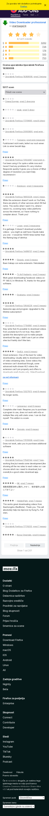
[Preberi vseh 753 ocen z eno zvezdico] (24, 58)
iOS (5, 655)
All (4, 670)
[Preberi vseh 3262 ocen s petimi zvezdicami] (24, 43)
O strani (7, 585)
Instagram (8, 741)
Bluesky (7, 756)
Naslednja (35, 545)
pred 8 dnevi (39, 121)
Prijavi (5, 152)
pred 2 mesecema (35, 186)
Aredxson (21, 186)
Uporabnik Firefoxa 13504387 (18, 160)
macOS (7, 650)
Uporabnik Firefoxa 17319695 (18, 121)
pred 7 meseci (39, 460)
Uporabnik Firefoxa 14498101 (18, 251)
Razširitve (15, 14)
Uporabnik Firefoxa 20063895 (19, 131)
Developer (8, 727)
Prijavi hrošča (10, 620)
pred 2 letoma (40, 76)
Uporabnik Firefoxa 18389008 (19, 76)
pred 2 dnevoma (27, 101)
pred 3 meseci (31, 260)
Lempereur (22, 406)
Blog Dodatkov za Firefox (17, 590)
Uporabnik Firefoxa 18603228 (18, 197)
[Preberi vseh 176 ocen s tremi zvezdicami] (24, 51)
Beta (5, 689)
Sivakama (21, 295)
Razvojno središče (13, 600)
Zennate (21, 429)
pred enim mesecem (36, 140)
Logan (20, 226)
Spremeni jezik (9, 798)
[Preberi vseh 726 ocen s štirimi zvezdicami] (24, 47)
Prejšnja (14, 545)
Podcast (7, 761)
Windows (8, 645)
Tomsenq (21, 140)
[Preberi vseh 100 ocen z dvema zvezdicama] (24, 54)
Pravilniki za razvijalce (15, 605)
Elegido (20, 260)
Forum (6, 615)
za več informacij (11, 377)
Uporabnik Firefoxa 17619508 (18, 440)
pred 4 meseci (39, 325)
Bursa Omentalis (24, 535)
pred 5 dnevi (28, 110)
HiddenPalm (22, 501)
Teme (25, 14)
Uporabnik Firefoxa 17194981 (18, 325)
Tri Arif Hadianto (24, 274)
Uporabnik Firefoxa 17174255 (18, 526)
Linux (6, 665)
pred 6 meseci (39, 391)
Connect (7, 717)
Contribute (9, 722)
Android (7, 660)
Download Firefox (13, 640)
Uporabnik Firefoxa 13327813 (18, 391)
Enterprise (8, 703)
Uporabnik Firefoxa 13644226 (18, 305)
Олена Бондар (12, 101)
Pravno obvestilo (10, 775)
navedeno (12, 781)
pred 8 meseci (39, 535)
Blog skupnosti (11, 610)
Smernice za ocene (13, 625)
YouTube (8, 746)
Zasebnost (7, 772)
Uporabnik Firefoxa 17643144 (18, 460)
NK (18, 483)
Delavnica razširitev (14, 595)
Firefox (23, 6)
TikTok (6, 751)
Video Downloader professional (27, 22)
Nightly (7, 684)
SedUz (20, 351)
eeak (19, 110)
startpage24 (19, 26)
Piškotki (20, 772)
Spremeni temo (9, 802)
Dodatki (7, 580)
